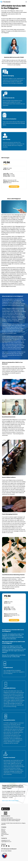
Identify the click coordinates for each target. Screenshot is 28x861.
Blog (2, 835)
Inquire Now (4, 833)
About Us (3, 829)
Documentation (5, 834)
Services (3, 830)
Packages (3, 831)
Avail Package (14, 186)
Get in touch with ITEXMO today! (10, 800)
